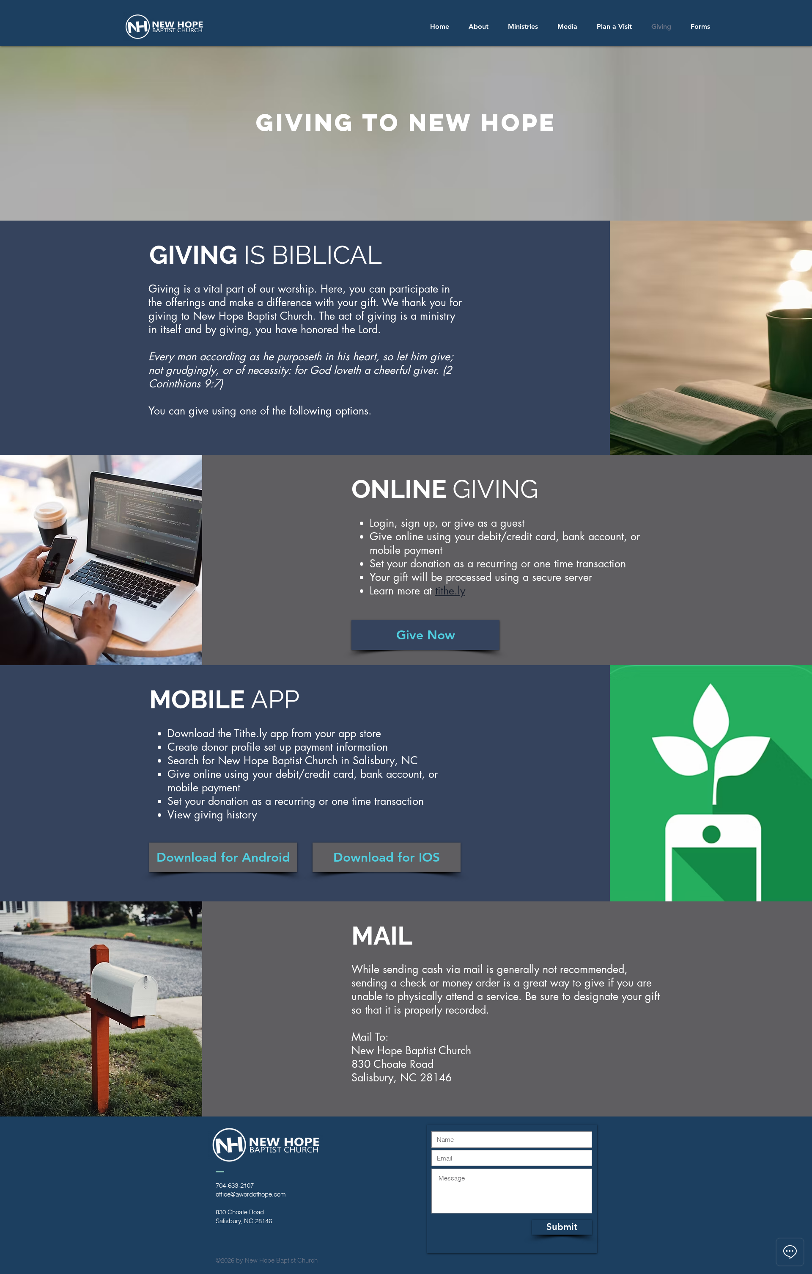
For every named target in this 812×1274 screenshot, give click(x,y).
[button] (523, 26)
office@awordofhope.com (251, 1194)
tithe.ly (450, 590)
